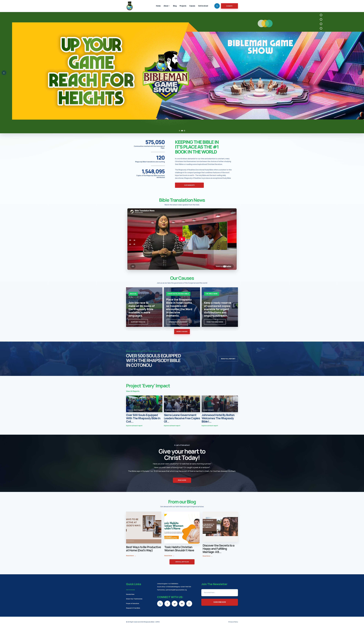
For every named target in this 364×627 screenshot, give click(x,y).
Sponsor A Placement (178, 322)
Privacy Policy (233, 622)
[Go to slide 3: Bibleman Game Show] (184, 130)
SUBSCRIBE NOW (219, 602)
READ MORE (182, 480)
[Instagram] (189, 604)
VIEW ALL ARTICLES (182, 562)
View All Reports (132, 391)
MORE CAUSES (182, 331)
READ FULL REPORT (228, 359)
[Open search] (217, 6)
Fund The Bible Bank (215, 322)
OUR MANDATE (189, 185)
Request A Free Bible (133, 608)
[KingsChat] (160, 604)
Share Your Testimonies (134, 599)
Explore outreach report (134, 426)
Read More (131, 555)
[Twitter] (175, 604)
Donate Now (130, 594)
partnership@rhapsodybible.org (176, 590)
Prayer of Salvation (132, 603)
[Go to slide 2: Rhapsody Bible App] (182, 130)
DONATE (229, 6)
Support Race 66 (138, 322)
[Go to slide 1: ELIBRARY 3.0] (179, 130)
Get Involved (130, 590)
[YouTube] (182, 604)
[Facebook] (167, 604)
